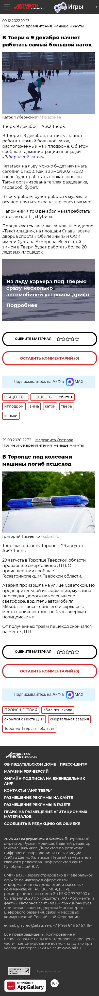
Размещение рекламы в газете (37, 804)
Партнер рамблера (48, 971)
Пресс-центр (73, 764)
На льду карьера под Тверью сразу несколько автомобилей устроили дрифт (48, 288)
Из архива (51, 117)
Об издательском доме (30, 764)
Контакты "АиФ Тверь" (28, 790)
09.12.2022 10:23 (15, 21)
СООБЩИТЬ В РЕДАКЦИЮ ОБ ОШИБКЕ (42, 823)
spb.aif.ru (51, 536)
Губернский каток (23, 157)
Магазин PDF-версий (26, 771)
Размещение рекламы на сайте (38, 797)
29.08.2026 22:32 (16, 440)
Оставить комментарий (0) (49, 358)
